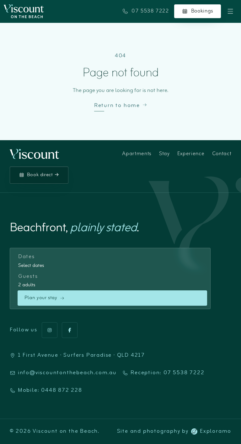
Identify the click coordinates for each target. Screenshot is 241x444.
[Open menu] (230, 11)
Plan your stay (40, 298)
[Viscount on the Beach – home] (24, 11)
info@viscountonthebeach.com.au (67, 373)
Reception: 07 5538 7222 (167, 373)
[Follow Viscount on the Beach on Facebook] (70, 330)
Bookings (202, 11)
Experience (191, 154)
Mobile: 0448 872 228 (50, 390)
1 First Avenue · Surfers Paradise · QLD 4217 (81, 355)
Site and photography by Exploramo (174, 431)
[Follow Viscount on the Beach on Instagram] (49, 330)
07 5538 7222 (150, 11)
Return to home (117, 105)
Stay (164, 154)
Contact (222, 154)
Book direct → (43, 175)
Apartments (137, 154)
